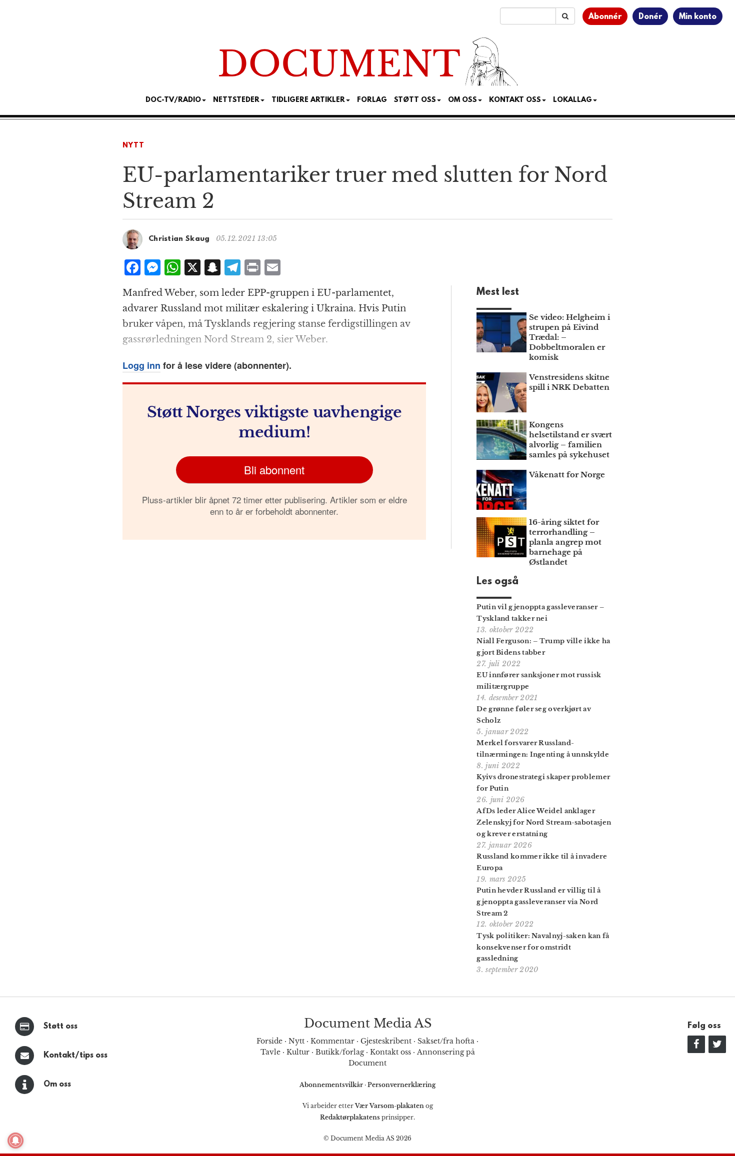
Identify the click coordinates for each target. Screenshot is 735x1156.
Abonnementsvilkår (332, 1085)
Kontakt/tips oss (76, 1055)
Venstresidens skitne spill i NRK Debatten (569, 382)
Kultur (298, 1052)
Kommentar (332, 1041)
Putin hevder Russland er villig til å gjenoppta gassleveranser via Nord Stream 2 (538, 902)
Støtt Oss (415, 100)
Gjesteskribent (386, 1041)
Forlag (372, 100)
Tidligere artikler (308, 100)
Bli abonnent (274, 469)
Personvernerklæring (402, 1085)
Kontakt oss (515, 100)
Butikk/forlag (340, 1052)
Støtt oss (61, 1026)
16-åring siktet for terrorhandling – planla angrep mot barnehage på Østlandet (565, 542)
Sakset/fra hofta (446, 1041)
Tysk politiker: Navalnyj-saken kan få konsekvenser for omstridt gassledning (542, 947)
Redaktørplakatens (350, 1117)
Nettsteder (236, 100)
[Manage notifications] (16, 1141)
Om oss (57, 1084)
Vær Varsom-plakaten (389, 1106)
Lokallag (572, 100)
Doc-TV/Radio (173, 100)
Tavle (270, 1052)
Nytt (133, 145)
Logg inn (141, 365)
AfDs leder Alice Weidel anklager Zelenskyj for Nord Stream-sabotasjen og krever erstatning (543, 822)
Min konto (697, 16)
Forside (269, 1041)
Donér (650, 16)
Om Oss (462, 100)
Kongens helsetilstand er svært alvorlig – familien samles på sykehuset (570, 439)
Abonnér (605, 16)
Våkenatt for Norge (567, 474)
